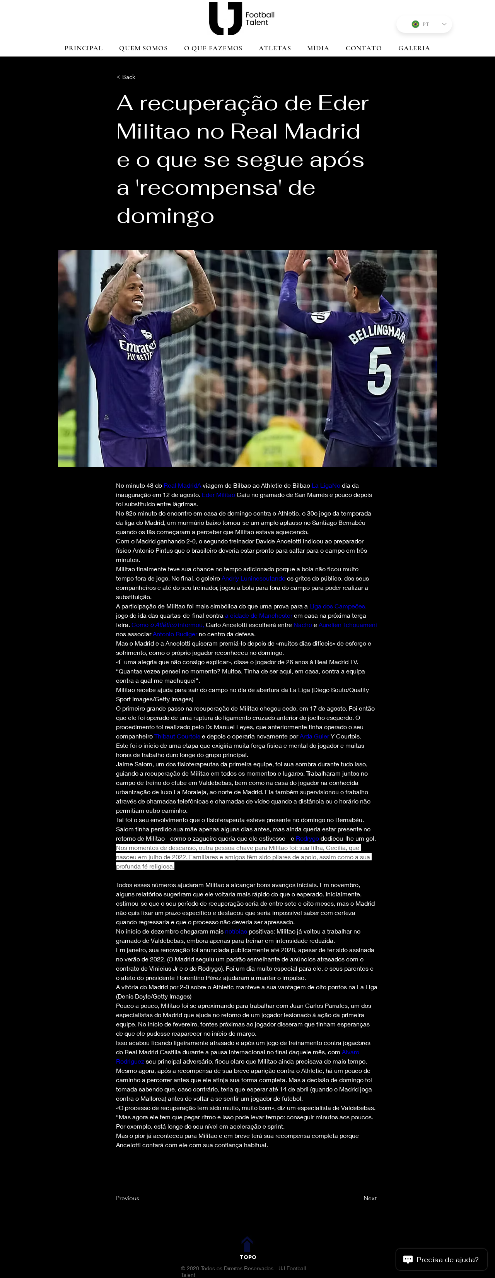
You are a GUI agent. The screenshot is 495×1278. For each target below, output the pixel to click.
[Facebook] (238, 1224)
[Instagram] (257, 1224)
